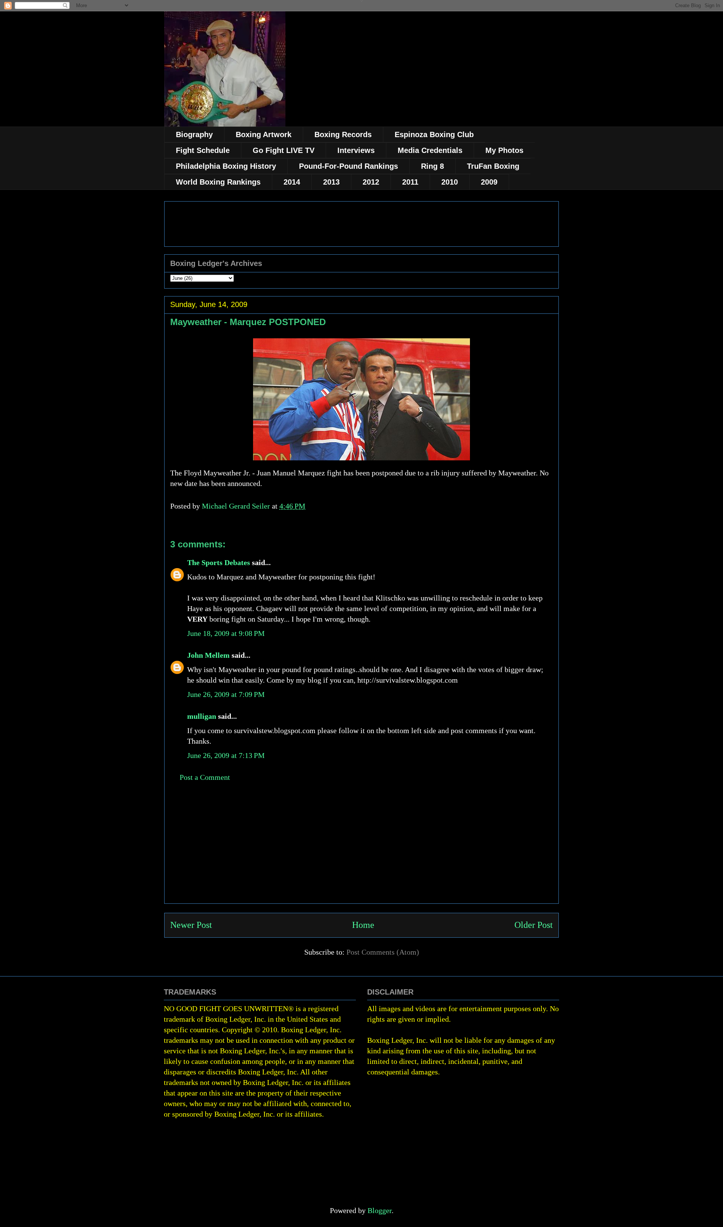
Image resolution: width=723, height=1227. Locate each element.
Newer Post (191, 925)
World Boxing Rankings (218, 182)
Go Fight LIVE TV (283, 150)
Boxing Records (343, 134)
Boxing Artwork (263, 134)
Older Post (533, 925)
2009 (489, 182)
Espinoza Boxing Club (434, 134)
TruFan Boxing (493, 166)
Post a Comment (205, 777)
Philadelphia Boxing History (226, 166)
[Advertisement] (361, 851)
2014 (292, 182)
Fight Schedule (203, 150)
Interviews (356, 150)
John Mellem (208, 655)
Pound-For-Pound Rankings (348, 166)
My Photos (504, 150)
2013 (331, 182)
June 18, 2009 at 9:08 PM (226, 633)
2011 (410, 182)
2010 (449, 182)
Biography (194, 134)
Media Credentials (430, 150)
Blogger (380, 1210)
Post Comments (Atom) (382, 952)
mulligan (201, 716)
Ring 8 (432, 166)
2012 (371, 182)
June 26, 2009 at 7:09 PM (226, 694)
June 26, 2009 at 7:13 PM (226, 755)
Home (363, 925)
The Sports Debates (218, 562)
